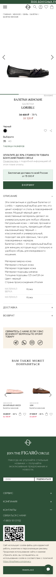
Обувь (25, 14)
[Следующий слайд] (52, 57)
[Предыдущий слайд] (4, 57)
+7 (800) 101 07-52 (12, 521)
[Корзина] (51, 7)
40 (24, 397)
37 (43, 397)
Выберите (8, 137)
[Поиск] (35, 7)
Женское (17, 14)
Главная (7, 14)
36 (10, 397)
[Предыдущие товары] (5, 394)
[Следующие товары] (50, 394)
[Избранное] (46, 7)
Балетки (33, 14)
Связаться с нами (14, 516)
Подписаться (44, 479)
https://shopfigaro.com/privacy (17, 562)
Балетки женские (28, 100)
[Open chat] (48, 569)
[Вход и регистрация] (40, 7)
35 (4, 141)
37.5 (15, 397)
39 (19, 397)
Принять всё (28, 570)
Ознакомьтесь (10, 161)
